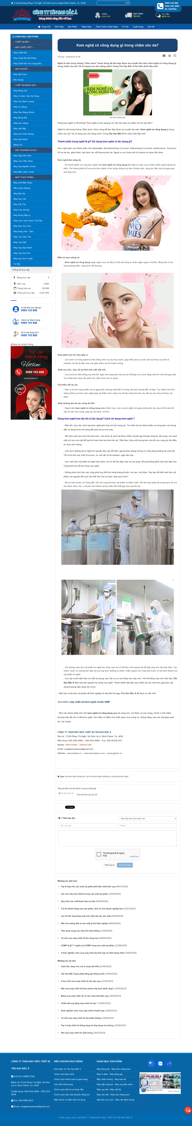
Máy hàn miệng (21, 123)
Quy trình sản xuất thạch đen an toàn (78, 901)
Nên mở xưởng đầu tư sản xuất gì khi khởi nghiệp (84, 923)
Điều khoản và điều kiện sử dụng (69, 1099)
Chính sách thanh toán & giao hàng (71, 1079)
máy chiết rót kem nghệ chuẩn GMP (90, 702)
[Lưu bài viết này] (175, 55)
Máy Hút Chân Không (24, 134)
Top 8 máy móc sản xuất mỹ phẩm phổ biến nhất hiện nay (88, 886)
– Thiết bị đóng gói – (25, 85)
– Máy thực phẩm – (24, 177)
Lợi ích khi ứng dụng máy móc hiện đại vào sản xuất (85, 916)
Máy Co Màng (20, 107)
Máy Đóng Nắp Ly (22, 215)
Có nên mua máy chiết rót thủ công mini (80, 938)
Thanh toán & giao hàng (107, 26)
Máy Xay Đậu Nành (23, 247)
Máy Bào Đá (19, 193)
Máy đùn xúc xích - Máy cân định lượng (115, 1099)
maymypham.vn (114, 753)
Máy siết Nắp (20, 128)
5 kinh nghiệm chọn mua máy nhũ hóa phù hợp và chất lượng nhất (92, 953)
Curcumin (97, 148)
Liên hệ (151, 26)
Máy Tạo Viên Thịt (22, 237)
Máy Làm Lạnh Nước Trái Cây (28, 220)
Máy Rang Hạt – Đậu (23, 231)
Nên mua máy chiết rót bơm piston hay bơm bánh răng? (87, 988)
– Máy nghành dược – (26, 150)
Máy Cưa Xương (21, 210)
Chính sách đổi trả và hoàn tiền (69, 1089)
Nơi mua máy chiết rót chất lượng (77, 1033)
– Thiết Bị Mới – (22, 42)
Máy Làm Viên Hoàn (23, 161)
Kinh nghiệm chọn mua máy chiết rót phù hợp (82, 1011)
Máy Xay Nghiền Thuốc (25, 166)
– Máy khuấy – (21, 69)
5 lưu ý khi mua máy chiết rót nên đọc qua (80, 981)
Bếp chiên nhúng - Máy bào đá (111, 1079)
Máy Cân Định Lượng (24, 101)
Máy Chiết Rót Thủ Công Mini (28, 63)
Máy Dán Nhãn (21, 139)
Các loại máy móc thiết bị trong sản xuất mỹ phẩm (84, 894)
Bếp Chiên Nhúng (22, 188)
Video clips (86, 26)
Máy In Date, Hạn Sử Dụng (26, 96)
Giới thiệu (59, 26)
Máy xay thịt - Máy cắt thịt (109, 1089)
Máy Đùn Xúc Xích (22, 226)
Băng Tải (18, 145)
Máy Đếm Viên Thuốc (24, 172)
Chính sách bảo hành (64, 1074)
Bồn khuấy (19, 80)
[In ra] (170, 55)
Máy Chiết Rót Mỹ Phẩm (25, 58)
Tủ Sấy (17, 264)
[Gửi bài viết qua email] (164, 55)
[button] (188, 1110)
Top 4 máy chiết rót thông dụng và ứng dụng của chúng (87, 1025)
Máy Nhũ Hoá (20, 74)
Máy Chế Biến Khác (23, 182)
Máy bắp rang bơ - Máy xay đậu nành (115, 1084)
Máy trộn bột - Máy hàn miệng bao (113, 1094)
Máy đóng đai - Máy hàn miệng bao (113, 1069)
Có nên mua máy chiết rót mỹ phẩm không (81, 1018)
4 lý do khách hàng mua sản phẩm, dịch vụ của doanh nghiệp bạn (92, 909)
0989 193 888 (29, 310)
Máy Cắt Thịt (20, 204)
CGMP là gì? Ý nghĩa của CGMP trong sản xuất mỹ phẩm (87, 945)
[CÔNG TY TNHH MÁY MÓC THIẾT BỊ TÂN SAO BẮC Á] (45, 20)
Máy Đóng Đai (20, 117)
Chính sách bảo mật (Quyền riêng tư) (72, 1094)
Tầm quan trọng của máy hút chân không (80, 931)
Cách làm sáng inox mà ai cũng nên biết (80, 966)
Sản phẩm (72, 26)
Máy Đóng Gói (20, 90)
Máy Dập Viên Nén (22, 155)
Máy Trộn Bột (20, 242)
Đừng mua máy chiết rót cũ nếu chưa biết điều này (84, 996)
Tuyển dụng (138, 26)
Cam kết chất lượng (63, 1084)
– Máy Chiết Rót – (24, 47)
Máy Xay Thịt (20, 199)
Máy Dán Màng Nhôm (24, 112)
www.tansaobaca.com (94, 753)
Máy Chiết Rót (20, 52)
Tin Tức (125, 26)
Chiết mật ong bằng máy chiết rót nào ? (79, 1003)
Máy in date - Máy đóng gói (110, 1074)
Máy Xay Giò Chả (22, 253)
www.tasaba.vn (74, 753)
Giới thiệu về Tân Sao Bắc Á (67, 1069)
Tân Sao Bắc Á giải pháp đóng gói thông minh (82, 974)
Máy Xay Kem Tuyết (23, 258)
